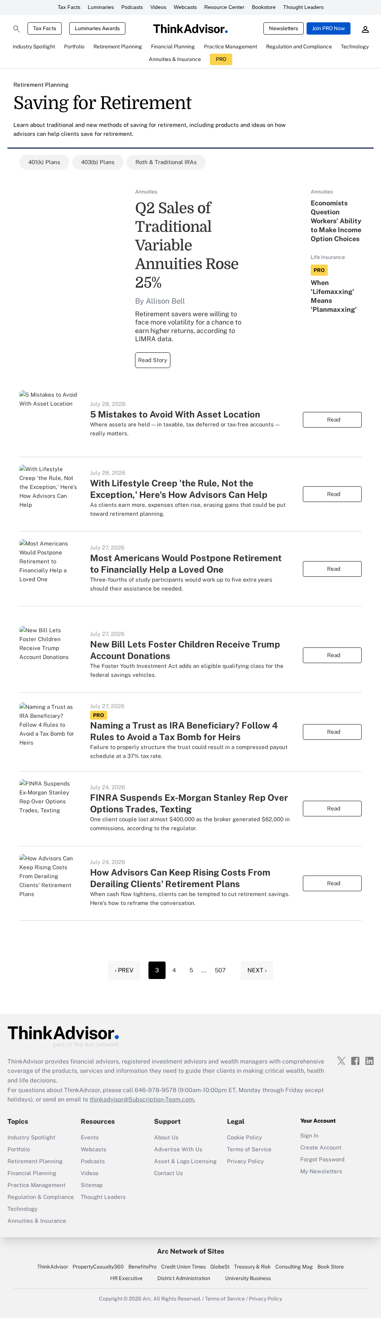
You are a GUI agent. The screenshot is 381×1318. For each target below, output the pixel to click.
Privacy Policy (245, 1161)
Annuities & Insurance (36, 1221)
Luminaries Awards (97, 28)
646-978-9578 (155, 1090)
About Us (166, 1137)
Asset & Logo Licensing (185, 1161)
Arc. (147, 1299)
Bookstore (264, 7)
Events (90, 1137)
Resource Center (224, 7)
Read (333, 419)
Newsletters (283, 28)
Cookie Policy (244, 1137)
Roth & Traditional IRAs (166, 162)
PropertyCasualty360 (98, 1267)
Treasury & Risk (252, 1267)
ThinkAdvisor (52, 1267)
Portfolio (18, 1149)
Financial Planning (31, 1173)
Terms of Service (249, 1149)
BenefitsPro (142, 1267)
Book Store (330, 1267)
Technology (22, 1209)
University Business (248, 1278)
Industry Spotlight (31, 1137)
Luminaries (101, 7)
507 (220, 970)
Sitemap (92, 1185)
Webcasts (185, 7)
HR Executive (126, 1278)
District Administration (183, 1278)
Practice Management (36, 1185)
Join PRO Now (328, 28)
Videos (158, 7)
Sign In (309, 1135)
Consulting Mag (294, 1267)
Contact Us (168, 1173)
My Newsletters (321, 1171)
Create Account (321, 1147)
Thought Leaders (303, 7)
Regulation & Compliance (40, 1197)
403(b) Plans (98, 162)
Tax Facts (69, 7)
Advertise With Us (178, 1149)
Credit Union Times (183, 1267)
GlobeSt (220, 1267)
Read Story (152, 360)
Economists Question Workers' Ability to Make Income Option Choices (336, 221)
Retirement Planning (40, 84)
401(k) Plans (44, 162)
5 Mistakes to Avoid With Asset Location (175, 414)
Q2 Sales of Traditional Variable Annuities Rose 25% (186, 245)
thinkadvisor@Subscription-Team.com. (142, 1099)
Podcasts (132, 7)
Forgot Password (322, 1159)
